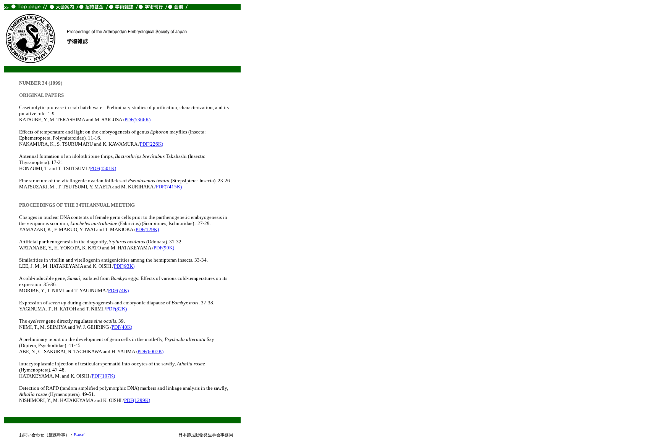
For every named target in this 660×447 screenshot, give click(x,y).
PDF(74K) (118, 290)
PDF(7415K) (169, 187)
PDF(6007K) (150, 351)
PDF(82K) (116, 309)
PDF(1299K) (137, 400)
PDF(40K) (122, 327)
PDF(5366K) (137, 119)
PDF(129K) (147, 229)
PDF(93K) (124, 266)
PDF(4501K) (103, 168)
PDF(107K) (103, 376)
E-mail (80, 435)
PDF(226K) (151, 144)
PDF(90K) (164, 248)
